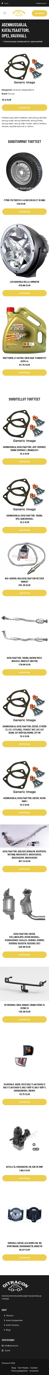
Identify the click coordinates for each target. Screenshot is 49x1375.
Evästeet (34, 1368)
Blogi (8, 1330)
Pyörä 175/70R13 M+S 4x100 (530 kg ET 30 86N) (24, 200)
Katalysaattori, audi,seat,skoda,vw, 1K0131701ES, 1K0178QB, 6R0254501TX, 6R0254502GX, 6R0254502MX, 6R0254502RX (24, 854)
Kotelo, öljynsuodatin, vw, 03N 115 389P (24, 1166)
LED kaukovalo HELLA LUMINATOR (24, 281)
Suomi (6, 3)
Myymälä (39, 13)
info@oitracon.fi (41, 3)
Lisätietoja (24, 107)
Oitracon (9, 1315)
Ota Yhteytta (23, 1368)
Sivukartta (34, 1371)
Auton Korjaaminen (14, 1320)
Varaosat (17, 90)
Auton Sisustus (12, 1325)
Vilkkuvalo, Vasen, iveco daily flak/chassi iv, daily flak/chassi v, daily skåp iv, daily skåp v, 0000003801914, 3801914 (24, 1087)
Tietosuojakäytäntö (19, 1371)
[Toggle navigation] (5, 13)
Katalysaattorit (27, 90)
